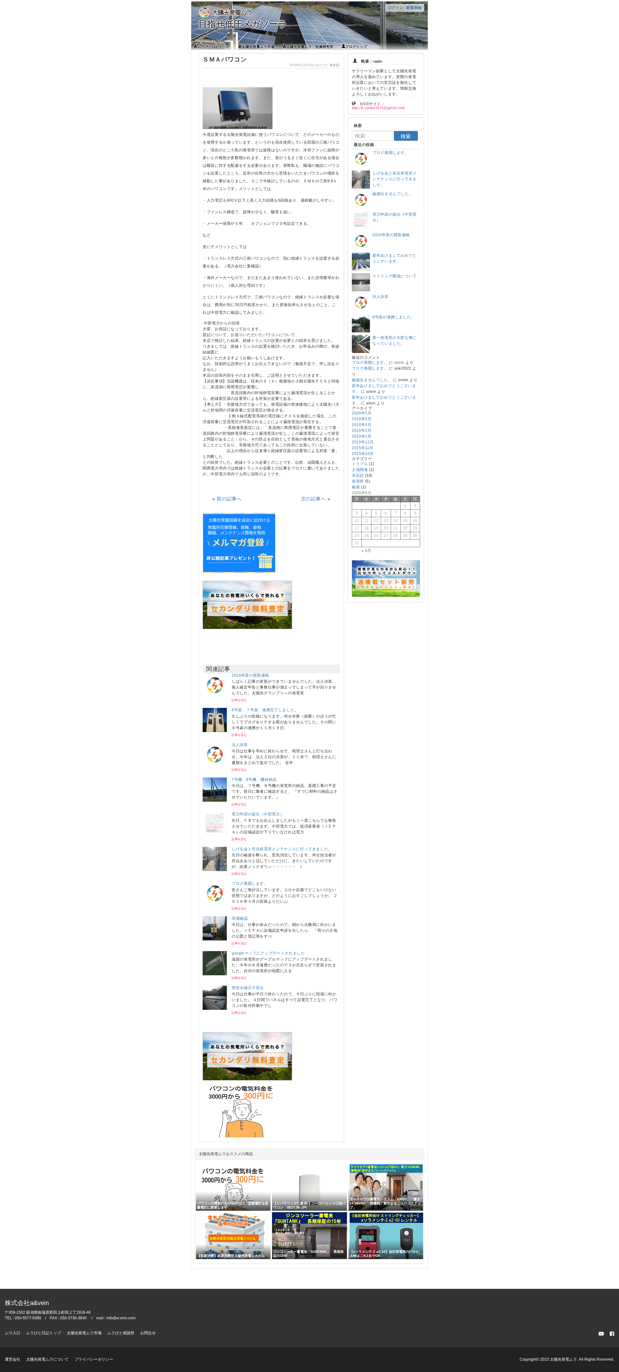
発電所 (358, 481)
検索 (406, 136)
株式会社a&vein (27, 1302)
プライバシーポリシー (93, 1359)
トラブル (360, 464)
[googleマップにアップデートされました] (215, 974)
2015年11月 (362, 448)
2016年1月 (361, 436)
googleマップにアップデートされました (268, 953)
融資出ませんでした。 (392, 194)
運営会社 (12, 1359)
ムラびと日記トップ (213, 46)
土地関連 (360, 470)
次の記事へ (313, 498)
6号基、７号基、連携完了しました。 (265, 710)
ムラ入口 (12, 1333)
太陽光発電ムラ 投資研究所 (309, 46)
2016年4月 (361, 425)
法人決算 (240, 745)
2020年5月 (361, 413)
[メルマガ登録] (239, 572)
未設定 (334, 65)
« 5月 (366, 551)
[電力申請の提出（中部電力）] (215, 835)
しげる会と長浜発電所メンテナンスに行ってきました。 (282, 849)
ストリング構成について (394, 276)
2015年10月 (363, 454)
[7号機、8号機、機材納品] (215, 800)
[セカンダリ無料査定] (247, 628)
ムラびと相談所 (120, 1333)
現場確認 (240, 918)
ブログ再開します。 (250, 883)
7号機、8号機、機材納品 (254, 780)
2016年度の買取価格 (250, 675)
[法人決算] (215, 765)
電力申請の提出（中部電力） (258, 814)
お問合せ (148, 1333)
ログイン (395, 8)
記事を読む (239, 700)
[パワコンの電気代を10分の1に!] (241, 1139)
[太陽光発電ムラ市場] (247, 1079)
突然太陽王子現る (248, 988)
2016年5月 (361, 419)
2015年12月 (363, 442)
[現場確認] (215, 939)
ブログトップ (356, 46)
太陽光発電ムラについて (47, 1359)
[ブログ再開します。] (215, 904)
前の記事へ (229, 498)
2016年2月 (361, 430)
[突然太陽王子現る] (215, 1008)
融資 (356, 487)
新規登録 (414, 8)
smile (399, 362)
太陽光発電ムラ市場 (258, 46)
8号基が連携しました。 (393, 317)
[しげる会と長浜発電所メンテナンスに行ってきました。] (215, 870)
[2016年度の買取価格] (215, 696)
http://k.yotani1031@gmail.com (378, 107)
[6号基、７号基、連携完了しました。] (215, 731)
